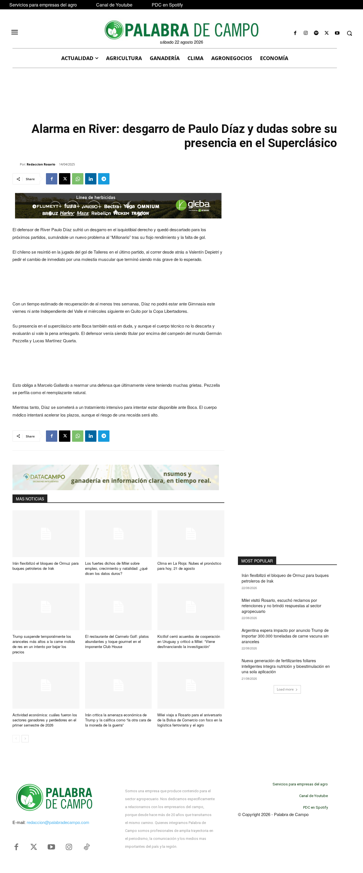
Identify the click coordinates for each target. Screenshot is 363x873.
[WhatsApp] (77, 178)
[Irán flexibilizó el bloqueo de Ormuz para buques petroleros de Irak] (45, 533)
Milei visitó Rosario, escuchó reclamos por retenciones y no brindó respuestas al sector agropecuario (281, 605)
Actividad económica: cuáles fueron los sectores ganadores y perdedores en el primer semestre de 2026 (44, 720)
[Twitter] (33, 847)
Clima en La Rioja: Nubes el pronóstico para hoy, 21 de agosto (189, 565)
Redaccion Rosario (41, 164)
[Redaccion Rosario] (16, 164)
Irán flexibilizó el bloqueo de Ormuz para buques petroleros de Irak (45, 565)
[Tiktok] (86, 847)
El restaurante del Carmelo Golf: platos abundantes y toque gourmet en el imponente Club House (117, 641)
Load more (285, 689)
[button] (349, 33)
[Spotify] (316, 33)
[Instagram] (305, 33)
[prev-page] (16, 738)
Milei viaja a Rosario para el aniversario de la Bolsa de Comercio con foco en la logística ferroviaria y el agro (189, 720)
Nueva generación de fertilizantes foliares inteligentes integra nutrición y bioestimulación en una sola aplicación (286, 666)
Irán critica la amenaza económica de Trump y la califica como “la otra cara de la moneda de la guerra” (118, 720)
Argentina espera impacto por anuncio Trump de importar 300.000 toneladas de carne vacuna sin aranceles (285, 635)
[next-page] (25, 738)
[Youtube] (337, 33)
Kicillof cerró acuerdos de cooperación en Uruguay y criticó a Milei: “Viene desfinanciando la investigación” (188, 641)
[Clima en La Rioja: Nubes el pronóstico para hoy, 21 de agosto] (190, 533)
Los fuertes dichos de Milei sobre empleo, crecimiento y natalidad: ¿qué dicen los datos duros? (116, 568)
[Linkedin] (90, 178)
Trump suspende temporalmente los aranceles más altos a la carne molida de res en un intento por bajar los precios (43, 644)
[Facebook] (295, 33)
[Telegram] (103, 178)
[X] (327, 33)
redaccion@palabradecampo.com (58, 822)
